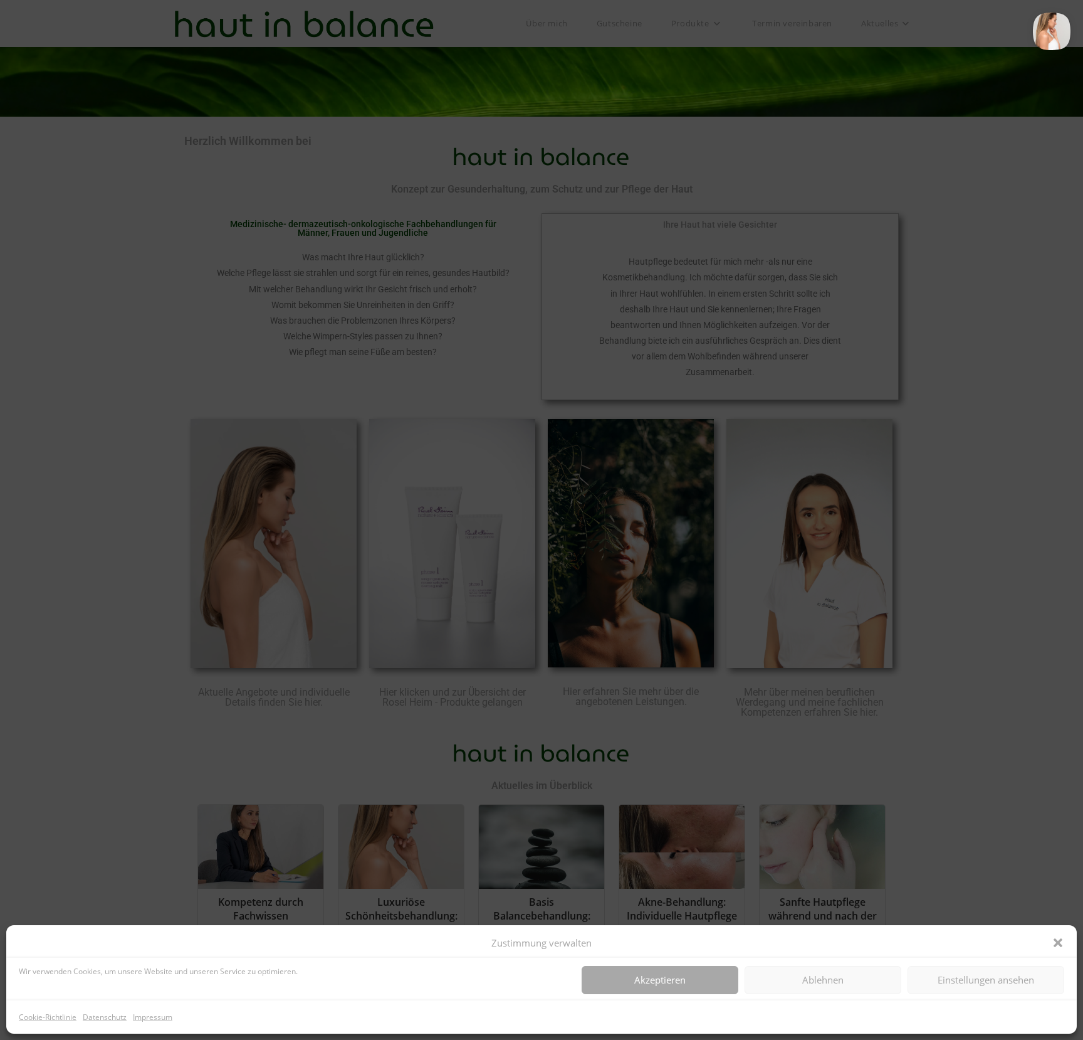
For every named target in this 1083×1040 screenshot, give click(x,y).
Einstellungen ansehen (986, 980)
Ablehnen (823, 980)
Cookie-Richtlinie (47, 1017)
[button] (1058, 943)
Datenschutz (105, 1017)
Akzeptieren (660, 980)
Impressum (152, 1017)
